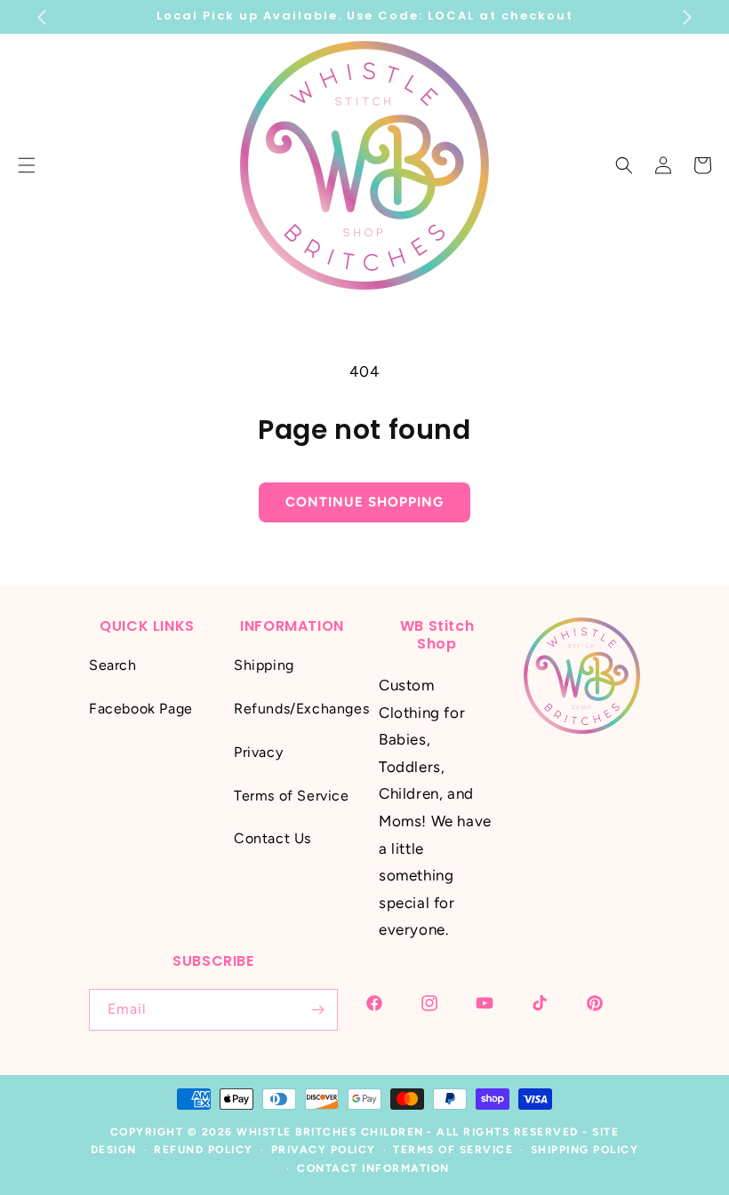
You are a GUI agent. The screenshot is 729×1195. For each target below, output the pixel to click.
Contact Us (272, 838)
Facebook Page (141, 708)
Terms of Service (291, 795)
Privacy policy (323, 1149)
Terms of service (453, 1149)
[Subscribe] (317, 1010)
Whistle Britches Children (330, 1132)
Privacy (258, 752)
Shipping (264, 665)
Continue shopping (364, 502)
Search (113, 665)
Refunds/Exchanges (301, 708)
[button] (624, 165)
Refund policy (203, 1149)
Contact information (373, 1168)
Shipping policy (585, 1149)
